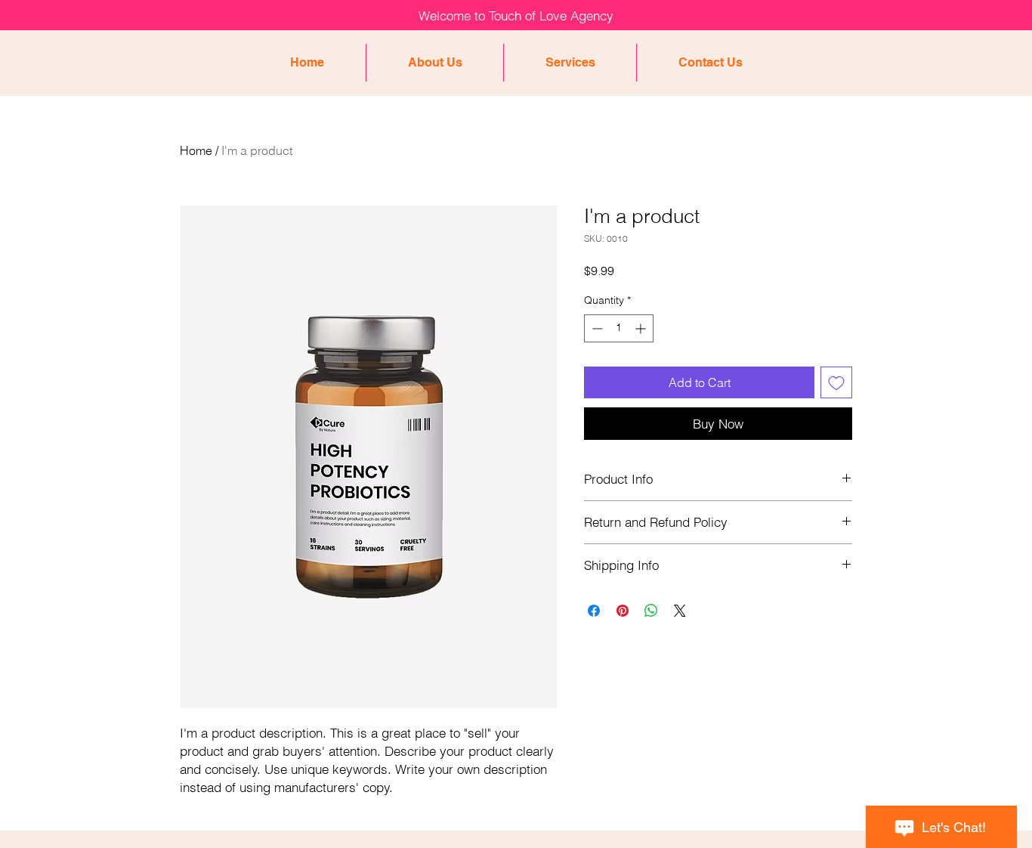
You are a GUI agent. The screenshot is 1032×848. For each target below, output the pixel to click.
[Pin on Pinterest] (622, 611)
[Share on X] (680, 611)
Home (196, 150)
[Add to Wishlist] (836, 382)
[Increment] (641, 328)
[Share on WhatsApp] (651, 611)
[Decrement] (595, 328)
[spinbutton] (618, 328)
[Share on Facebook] (594, 611)
